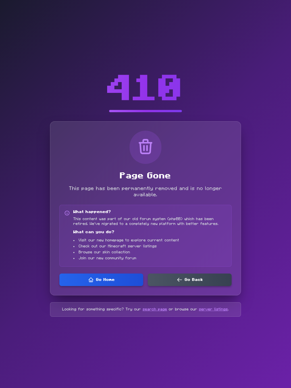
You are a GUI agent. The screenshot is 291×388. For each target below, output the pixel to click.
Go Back (194, 280)
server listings (213, 309)
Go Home (105, 280)
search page (155, 309)
